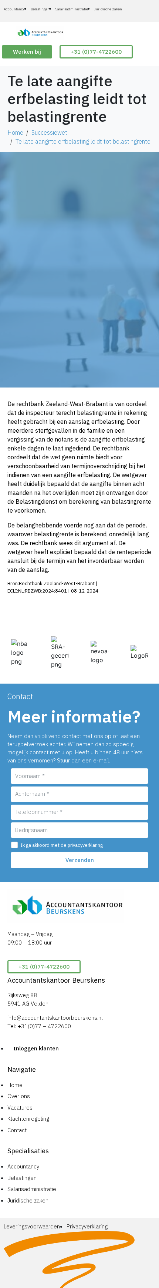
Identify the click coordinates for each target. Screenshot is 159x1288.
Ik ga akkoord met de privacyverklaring (62, 845)
